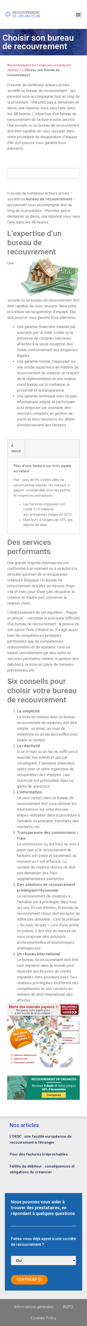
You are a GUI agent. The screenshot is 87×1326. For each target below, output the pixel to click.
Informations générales (33, 1307)
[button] (78, 15)
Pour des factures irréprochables (39, 1154)
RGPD (68, 1307)
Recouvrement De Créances (29, 65)
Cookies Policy (43, 1318)
